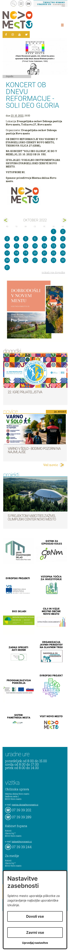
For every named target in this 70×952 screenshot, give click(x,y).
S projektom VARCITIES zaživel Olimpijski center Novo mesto (32, 517)
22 (53, 253)
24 (7, 260)
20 (35, 253)
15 (53, 245)
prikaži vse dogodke (53, 272)
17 (7, 253)
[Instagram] (12, 34)
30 (62, 260)
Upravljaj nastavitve (35, 942)
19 (25, 253)
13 (35, 245)
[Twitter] (26, 34)
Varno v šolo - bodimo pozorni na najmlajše (34, 450)
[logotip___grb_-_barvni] (35, 195)
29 (53, 260)
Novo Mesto (25, 19)
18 (16, 253)
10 (7, 245)
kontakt (21, 4)
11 (16, 245)
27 (35, 260)
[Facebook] (6, 34)
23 (62, 253)
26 (25, 260)
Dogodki (9, 76)
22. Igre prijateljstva (25, 392)
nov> (64, 220)
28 (44, 260)
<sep (5, 220)
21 (44, 253)
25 (16, 260)
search (13, 4)
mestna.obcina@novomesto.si (25, 804)
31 (7, 267)
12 (25, 245)
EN (28, 3)
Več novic (50, 465)
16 (62, 245)
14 (44, 245)
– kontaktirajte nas (51, 4)
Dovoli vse (35, 916)
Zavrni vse (35, 932)
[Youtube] (19, 34)
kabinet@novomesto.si (22, 841)
